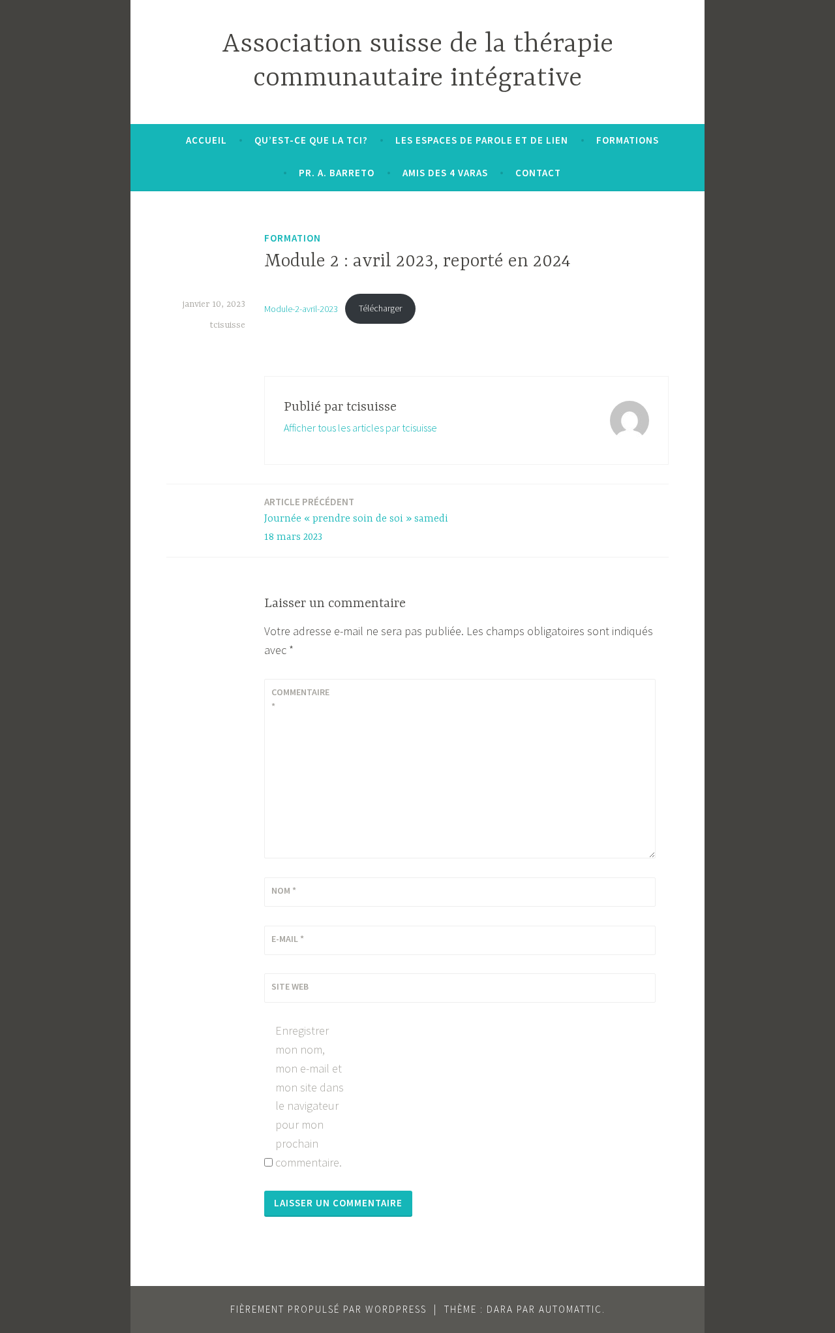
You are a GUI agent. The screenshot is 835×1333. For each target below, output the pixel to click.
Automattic (570, 1309)
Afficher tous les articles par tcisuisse (360, 427)
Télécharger (380, 308)
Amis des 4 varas (445, 172)
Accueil (206, 140)
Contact (538, 172)
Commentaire (300, 699)
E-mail (287, 939)
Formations (627, 140)
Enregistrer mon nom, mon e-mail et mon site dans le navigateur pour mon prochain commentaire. (309, 1096)
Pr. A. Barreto (336, 172)
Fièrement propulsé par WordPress (328, 1309)
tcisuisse (227, 325)
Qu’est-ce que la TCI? (311, 140)
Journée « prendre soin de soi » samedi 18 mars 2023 (356, 519)
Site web (290, 986)
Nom (283, 890)
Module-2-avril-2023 (301, 308)
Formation (292, 238)
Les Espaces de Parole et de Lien (481, 140)
